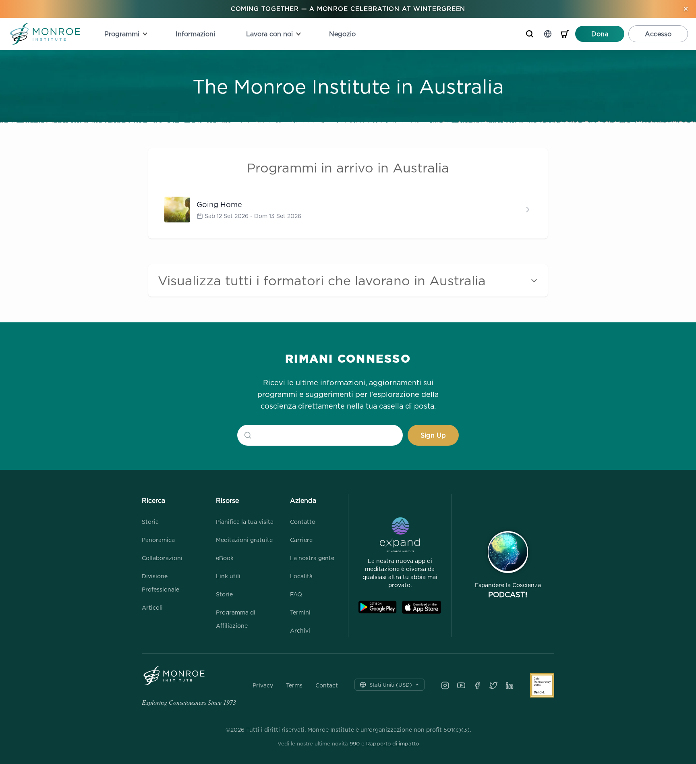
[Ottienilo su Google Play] (377, 607)
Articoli (152, 607)
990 (355, 743)
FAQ (296, 594)
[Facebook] (477, 685)
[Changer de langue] (547, 33)
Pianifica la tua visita (244, 522)
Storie (224, 594)
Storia (150, 522)
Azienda (303, 500)
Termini (300, 612)
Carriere (301, 540)
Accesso (658, 33)
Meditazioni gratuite (244, 540)
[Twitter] (493, 685)
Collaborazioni (162, 558)
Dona (599, 33)
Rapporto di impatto (392, 743)
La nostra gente (312, 558)
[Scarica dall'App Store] (421, 607)
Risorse (227, 500)
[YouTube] (461, 685)
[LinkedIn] (509, 685)
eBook (225, 558)
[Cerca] (529, 34)
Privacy (263, 685)
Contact (326, 685)
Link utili (228, 576)
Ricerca (153, 500)
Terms (294, 685)
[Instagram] (445, 685)
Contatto (302, 522)
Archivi (300, 630)
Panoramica (158, 540)
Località (301, 576)
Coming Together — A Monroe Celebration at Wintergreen (348, 8)
